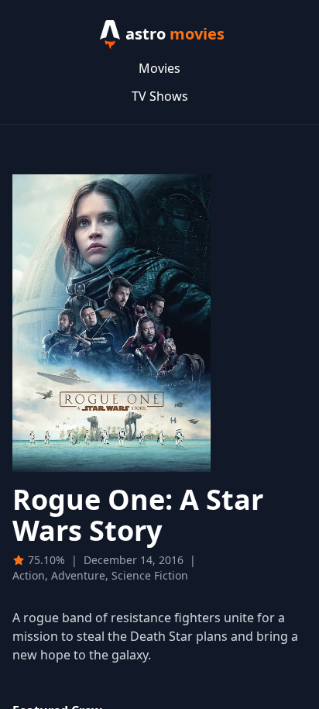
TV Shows (160, 96)
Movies (159, 68)
